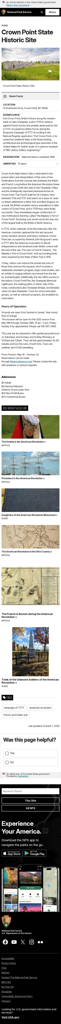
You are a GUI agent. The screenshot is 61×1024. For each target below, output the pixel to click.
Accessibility (8, 958)
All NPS (30, 808)
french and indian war (16, 714)
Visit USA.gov (10, 1017)
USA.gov (6, 1001)
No (12, 762)
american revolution (40, 707)
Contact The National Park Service (19, 977)
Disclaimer (7, 991)
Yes (12, 753)
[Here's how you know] (30, 4)
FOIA (4, 968)
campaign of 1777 (14, 707)
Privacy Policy (9, 963)
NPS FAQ (6, 982)
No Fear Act (8, 987)
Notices (5, 972)
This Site (30, 800)
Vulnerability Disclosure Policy (17, 996)
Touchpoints (23, 776)
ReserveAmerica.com (21, 361)
